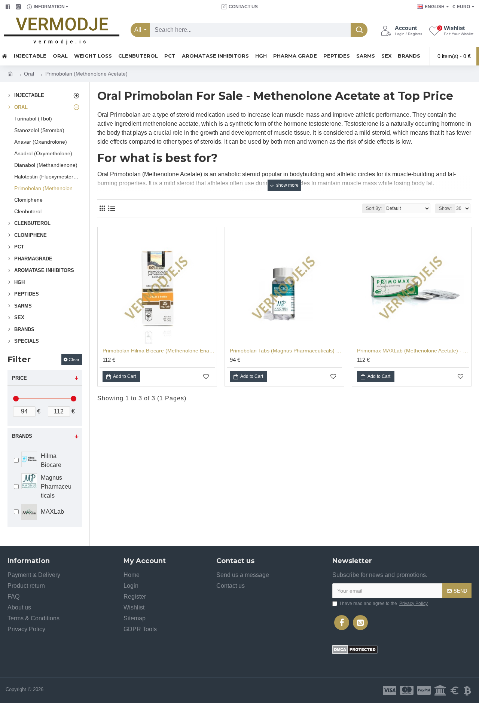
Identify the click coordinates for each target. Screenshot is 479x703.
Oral (29, 74)
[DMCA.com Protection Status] (355, 649)
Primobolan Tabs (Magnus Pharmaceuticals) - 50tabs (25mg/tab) (286, 351)
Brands (22, 436)
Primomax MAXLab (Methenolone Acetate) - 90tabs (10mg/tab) (413, 351)
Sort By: (374, 208)
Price (19, 378)
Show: (445, 208)
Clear (74, 359)
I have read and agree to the (384, 603)
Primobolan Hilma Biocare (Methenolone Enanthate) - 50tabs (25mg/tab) (159, 351)
